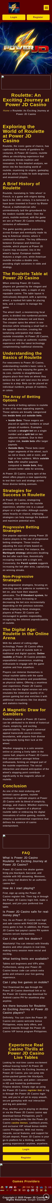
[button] (46, 7)
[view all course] (46, 1197)
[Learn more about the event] (26, 82)
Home (6, 110)
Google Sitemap (37, 1200)
